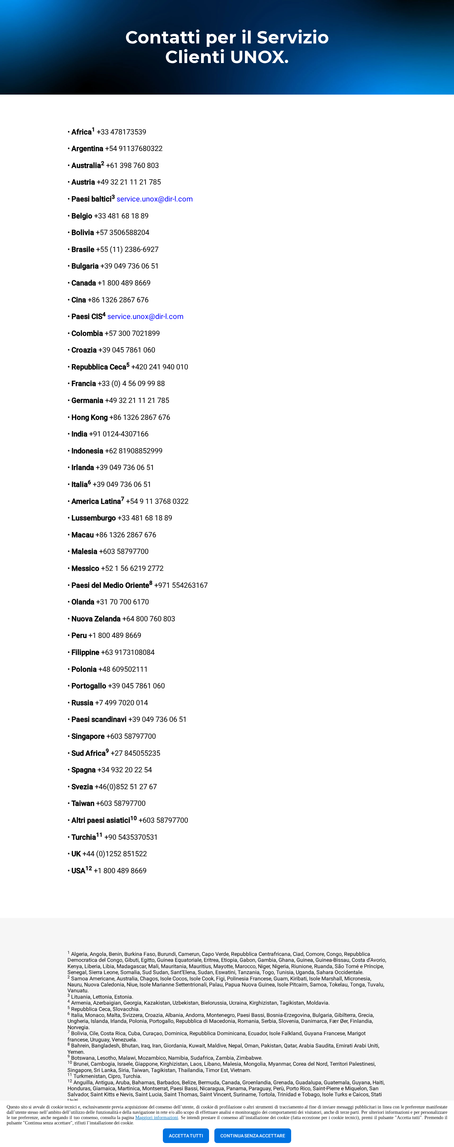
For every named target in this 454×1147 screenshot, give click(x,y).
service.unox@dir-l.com (155, 199)
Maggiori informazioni (156, 1117)
